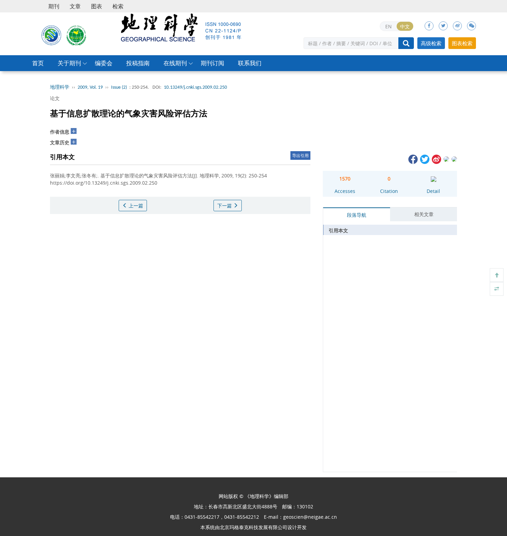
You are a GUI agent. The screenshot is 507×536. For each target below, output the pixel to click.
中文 (405, 26)
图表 (96, 6)
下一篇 (225, 205)
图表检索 (462, 43)
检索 (117, 6)
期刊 (53, 6)
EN (388, 26)
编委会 (103, 63)
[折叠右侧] (497, 289)
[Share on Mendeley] (453, 158)
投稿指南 (138, 63)
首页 (38, 63)
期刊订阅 (212, 63)
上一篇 (135, 205)
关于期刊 (69, 63)
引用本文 (338, 230)
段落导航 (356, 215)
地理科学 (59, 87)
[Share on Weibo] (436, 158)
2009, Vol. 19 (90, 87)
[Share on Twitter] (424, 158)
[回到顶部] (497, 275)
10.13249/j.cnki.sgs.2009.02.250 (195, 87)
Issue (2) (119, 87)
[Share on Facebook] (412, 158)
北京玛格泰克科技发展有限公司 (253, 527)
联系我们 (249, 63)
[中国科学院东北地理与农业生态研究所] (51, 35)
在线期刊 (175, 63)
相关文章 (424, 214)
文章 (75, 6)
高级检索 (431, 43)
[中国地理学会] (76, 35)
